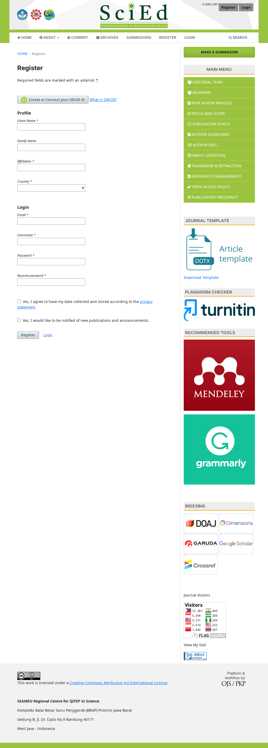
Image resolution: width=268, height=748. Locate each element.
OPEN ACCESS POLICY (211, 186)
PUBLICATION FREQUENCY (215, 197)
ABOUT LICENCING (208, 155)
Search (239, 37)
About (49, 37)
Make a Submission (219, 52)
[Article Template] (219, 248)
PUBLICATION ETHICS (211, 123)
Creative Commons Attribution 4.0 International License (118, 682)
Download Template (201, 277)
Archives (109, 37)
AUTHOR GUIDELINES (210, 134)
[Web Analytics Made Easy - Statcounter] (195, 655)
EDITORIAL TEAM (207, 82)
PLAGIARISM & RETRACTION (216, 165)
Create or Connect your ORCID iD (56, 99)
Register (167, 37)
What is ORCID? (103, 99)
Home (26, 37)
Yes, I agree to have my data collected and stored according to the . (85, 304)
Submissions (138, 37)
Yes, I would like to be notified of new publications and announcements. (85, 320)
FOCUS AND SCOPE (208, 113)
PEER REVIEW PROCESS (212, 102)
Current (79, 37)
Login (189, 37)
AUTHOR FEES (205, 144)
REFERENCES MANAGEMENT (216, 176)
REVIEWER (201, 92)
